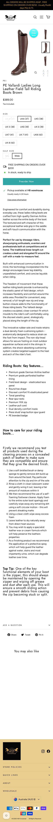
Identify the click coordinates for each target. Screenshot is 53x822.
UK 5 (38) (10, 127)
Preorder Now (26, 181)
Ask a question (12, 625)
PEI (4, 81)
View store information (16, 200)
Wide (17, 156)
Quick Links (10, 775)
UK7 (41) (9, 134)
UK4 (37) (24, 118)
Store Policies (12, 767)
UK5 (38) (38, 118)
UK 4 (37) (9, 118)
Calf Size (8, 151)
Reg (7, 156)
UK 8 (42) (10, 142)
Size (5, 114)
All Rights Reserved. (35, 819)
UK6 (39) (24, 127)
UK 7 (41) (23, 134)
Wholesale (10, 791)
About (7, 783)
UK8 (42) (38, 134)
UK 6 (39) (38, 127)
